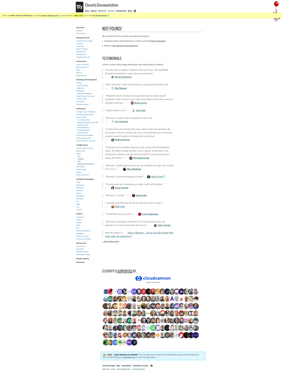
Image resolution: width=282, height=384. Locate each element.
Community (81, 61)
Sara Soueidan (121, 121)
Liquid (78, 193)
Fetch (78, 225)
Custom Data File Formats (85, 141)
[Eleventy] (79, 7)
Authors (79, 73)
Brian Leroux (140, 102)
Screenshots (80, 246)
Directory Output (82, 236)
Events (78, 172)
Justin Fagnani (121, 187)
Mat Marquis (121, 88)
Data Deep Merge (83, 128)
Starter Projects (82, 49)
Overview (80, 27)
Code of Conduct (82, 64)
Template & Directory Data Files (87, 122)
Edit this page (109, 366)
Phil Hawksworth (141, 157)
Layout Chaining (82, 85)
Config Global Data (83, 130)
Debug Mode (81, 54)
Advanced (80, 262)
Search (94, 11)
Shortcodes (80, 167)
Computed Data (82, 133)
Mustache (79, 199)
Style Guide (105, 369)
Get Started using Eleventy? (125, 45)
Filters (78, 154)
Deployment (80, 52)
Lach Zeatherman (150, 213)
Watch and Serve (82, 175)
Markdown (80, 185)
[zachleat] (135, 11)
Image (78, 220)
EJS (77, 201)
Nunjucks (79, 190)
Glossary (79, 31)
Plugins (79, 214)
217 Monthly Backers (138, 369)
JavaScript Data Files (83, 138)
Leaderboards (81, 75)
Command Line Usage (84, 41)
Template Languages (85, 179)
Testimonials (81, 33)
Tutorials (79, 44)
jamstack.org (129, 357)
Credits (113, 369)
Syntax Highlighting (83, 231)
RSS (77, 228)
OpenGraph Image (83, 254)
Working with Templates (86, 79)
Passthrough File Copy (84, 148)
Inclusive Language (83, 239)
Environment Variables (84, 135)
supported (124, 271)
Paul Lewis (120, 206)
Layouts (79, 83)
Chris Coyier (157, 176)
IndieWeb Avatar (82, 252)
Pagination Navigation (84, 94)
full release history (100, 15)
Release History (82, 258)
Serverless (80, 217)
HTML (78, 182)
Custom (79, 210)
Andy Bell (140, 110)
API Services (81, 243)
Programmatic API (83, 57)
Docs (87, 11)
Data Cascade (81, 117)
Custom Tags (81, 169)
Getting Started (82, 38)
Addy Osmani (164, 225)
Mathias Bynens (122, 139)
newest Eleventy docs (50, 15)
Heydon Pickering (123, 76)
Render (79, 222)
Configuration (82, 145)
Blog (130, 11)
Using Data (80, 108)
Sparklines (80, 249)
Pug (77, 207)
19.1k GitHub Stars (124, 369)
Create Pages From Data (85, 96)
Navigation (80, 233)
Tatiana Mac (141, 195)
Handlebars (80, 196)
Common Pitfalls (82, 104)
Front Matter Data (83, 120)
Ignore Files (80, 151)
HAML (78, 204)
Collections (80, 88)
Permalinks (80, 102)
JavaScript (79, 188)
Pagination (80, 91)
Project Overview (157, 41)
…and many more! (110, 241)
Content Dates (81, 99)
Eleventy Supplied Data (84, 114)
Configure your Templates (86, 112)
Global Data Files (82, 125)
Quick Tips (80, 46)
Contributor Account (140, 366)
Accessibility (126, 366)
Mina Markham (134, 168)
